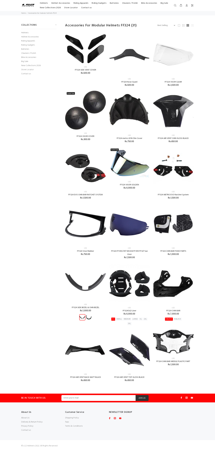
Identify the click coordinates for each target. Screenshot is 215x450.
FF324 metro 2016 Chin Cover (129, 138)
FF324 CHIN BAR (173, 310)
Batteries (25, 49)
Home (23, 13)
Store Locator (27, 69)
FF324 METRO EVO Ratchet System (173, 194)
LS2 (85, 66)
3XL (129, 323)
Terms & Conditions (74, 426)
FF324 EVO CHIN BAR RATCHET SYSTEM (85, 194)
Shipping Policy (72, 418)
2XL (145, 319)
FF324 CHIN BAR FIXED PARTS (173, 251)
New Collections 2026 (31, 65)
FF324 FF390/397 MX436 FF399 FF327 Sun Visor (129, 252)
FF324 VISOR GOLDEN (129, 184)
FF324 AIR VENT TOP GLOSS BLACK (129, 377)
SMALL (119, 319)
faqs (67, 422)
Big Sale (24, 61)
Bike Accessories (28, 57)
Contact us (26, 73)
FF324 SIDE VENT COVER (85, 70)
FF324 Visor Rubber (85, 251)
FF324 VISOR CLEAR (173, 82)
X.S (113, 319)
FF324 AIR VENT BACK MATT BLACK (85, 377)
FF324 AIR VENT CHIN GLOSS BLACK (173, 138)
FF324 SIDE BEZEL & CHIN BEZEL (85, 307)
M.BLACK (177, 319)
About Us (25, 418)
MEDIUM (127, 319)
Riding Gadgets (28, 45)
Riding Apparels (28, 41)
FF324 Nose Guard (129, 82)
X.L (141, 319)
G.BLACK (169, 319)
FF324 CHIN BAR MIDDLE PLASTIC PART (173, 361)
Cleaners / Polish (28, 53)
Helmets (25, 32)
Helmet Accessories (30, 37)
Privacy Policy (27, 426)
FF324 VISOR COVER (85, 136)
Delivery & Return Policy (32, 422)
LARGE (135, 319)
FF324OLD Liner (129, 310)
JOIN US (142, 398)
